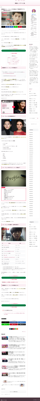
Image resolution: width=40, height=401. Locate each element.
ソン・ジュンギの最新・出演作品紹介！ (13, 61)
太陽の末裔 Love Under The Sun (9, 257)
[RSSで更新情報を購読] (17, 329)
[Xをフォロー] (12, 329)
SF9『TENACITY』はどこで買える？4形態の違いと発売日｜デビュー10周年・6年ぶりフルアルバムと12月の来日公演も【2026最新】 (33, 73)
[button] (24, 27)
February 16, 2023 (13, 75)
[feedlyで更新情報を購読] (15, 329)
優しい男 (5, 255)
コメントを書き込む (14, 391)
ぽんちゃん (34, 14)
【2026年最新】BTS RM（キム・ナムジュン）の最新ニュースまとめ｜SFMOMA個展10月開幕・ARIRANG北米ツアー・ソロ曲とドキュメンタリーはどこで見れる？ (33, 65)
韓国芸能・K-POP (4, 318)
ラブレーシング (6, 245)
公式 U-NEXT (14, 50)
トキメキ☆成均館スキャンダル (9, 251)
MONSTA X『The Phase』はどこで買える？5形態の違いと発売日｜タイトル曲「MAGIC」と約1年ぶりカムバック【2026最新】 (33, 49)
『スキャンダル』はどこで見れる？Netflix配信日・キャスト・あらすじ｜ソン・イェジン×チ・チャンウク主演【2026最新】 (33, 56)
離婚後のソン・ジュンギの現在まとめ (13, 62)
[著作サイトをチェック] (10, 329)
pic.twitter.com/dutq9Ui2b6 (10, 73)
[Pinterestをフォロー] (13, 329)
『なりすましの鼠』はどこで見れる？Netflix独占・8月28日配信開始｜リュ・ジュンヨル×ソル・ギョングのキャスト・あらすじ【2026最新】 (33, 80)
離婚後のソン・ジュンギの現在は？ (13, 57)
